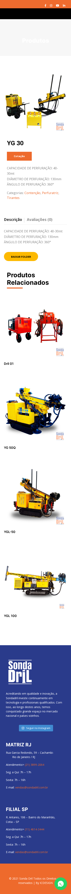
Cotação (19, 156)
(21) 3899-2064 (34, 765)
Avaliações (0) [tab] (39, 219)
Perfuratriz (50, 193)
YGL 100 (10, 616)
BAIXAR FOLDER (21, 256)
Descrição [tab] (13, 219)
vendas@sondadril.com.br (31, 787)
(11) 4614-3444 (34, 829)
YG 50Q (10, 448)
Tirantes (13, 198)
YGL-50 (9, 532)
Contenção (32, 193)
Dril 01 (9, 364)
